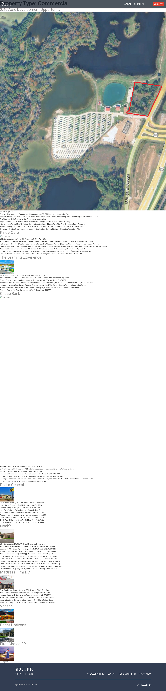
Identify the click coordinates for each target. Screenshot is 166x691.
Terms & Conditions (127, 674)
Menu (156, 4)
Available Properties (135, 4)
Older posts (4, 662)
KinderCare (9, 232)
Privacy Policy (145, 674)
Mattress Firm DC (15, 572)
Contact (111, 674)
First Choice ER (13, 644)
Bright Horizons (13, 625)
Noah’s (6, 526)
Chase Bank (10, 293)
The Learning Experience (20, 257)
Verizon (6, 606)
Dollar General (12, 484)
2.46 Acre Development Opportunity (30, 9)
